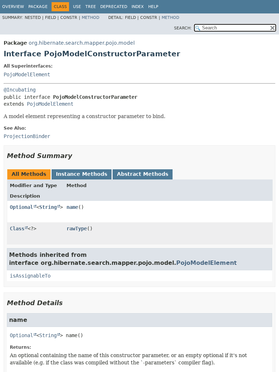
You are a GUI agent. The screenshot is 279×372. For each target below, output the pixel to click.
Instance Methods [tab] (81, 174)
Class (17, 228)
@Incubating (20, 90)
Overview (13, 6)
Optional (21, 207)
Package (38, 6)
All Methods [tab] (29, 174)
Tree (90, 6)
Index (138, 6)
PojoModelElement (27, 74)
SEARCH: (183, 28)
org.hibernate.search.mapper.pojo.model (82, 43)
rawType (76, 228)
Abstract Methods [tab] (142, 174)
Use (77, 6)
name (72, 207)
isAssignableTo (30, 276)
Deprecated (113, 6)
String (48, 207)
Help (153, 6)
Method (90, 17)
